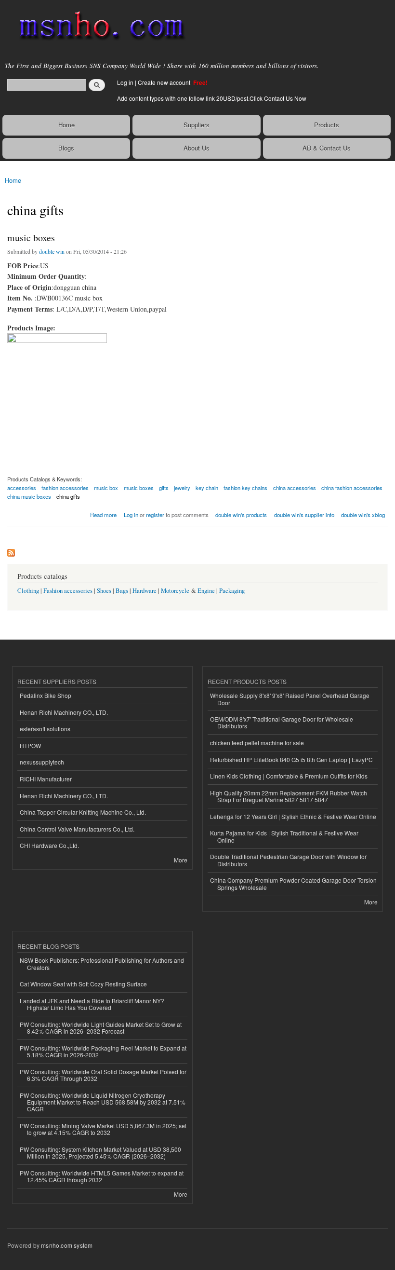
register (155, 515)
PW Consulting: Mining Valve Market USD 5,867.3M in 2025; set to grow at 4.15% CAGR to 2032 (103, 1128)
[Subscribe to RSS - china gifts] (11, 550)
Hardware (144, 591)
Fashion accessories (67, 591)
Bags (122, 591)
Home (66, 124)
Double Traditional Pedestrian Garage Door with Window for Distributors (288, 859)
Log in (125, 82)
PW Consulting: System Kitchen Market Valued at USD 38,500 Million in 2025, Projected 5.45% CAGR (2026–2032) (100, 1152)
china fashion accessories (351, 488)
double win (52, 251)
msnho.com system (66, 1245)
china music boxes (29, 496)
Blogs (66, 147)
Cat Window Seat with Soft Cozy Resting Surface (83, 984)
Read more (103, 514)
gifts (164, 488)
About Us (197, 147)
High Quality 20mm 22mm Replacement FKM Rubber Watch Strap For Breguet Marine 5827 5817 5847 (288, 796)
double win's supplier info (304, 515)
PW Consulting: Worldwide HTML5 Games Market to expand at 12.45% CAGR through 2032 (102, 1176)
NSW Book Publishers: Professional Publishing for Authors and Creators (102, 963)
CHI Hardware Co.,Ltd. (49, 845)
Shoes (104, 591)
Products (326, 124)
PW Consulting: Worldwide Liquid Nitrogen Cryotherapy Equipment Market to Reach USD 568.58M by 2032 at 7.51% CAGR (102, 1102)
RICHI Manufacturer (46, 779)
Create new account (165, 82)
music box (106, 488)
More (180, 860)
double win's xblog (363, 515)
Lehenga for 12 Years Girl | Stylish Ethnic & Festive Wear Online (293, 816)
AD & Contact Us (327, 147)
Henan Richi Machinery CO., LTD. (64, 712)
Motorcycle (175, 591)
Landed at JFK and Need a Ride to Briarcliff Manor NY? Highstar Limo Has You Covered (92, 1004)
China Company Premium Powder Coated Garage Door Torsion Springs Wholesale (293, 883)
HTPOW (30, 745)
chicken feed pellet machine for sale (257, 742)
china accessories (294, 488)
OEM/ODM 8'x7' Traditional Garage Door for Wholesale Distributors (281, 722)
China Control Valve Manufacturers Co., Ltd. (77, 829)
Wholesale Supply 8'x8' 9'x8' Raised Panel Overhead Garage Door (289, 698)
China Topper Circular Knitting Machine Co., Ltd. (83, 812)
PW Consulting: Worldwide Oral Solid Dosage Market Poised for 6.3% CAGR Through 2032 (103, 1074)
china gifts (68, 496)
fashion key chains (245, 488)
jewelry (182, 488)
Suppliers (197, 124)
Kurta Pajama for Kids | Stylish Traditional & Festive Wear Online (284, 836)
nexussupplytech (42, 762)
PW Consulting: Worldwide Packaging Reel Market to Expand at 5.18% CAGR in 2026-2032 (103, 1051)
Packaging (232, 591)
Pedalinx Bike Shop (45, 695)
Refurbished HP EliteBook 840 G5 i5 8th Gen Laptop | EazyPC (291, 759)
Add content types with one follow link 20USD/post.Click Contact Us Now (211, 98)
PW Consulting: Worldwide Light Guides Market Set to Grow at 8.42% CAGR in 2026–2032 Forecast (101, 1027)
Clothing (28, 591)
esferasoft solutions (45, 728)
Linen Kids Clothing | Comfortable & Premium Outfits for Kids (289, 776)
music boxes (31, 237)
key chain (207, 488)
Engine (206, 591)
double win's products (241, 515)
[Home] (97, 26)
